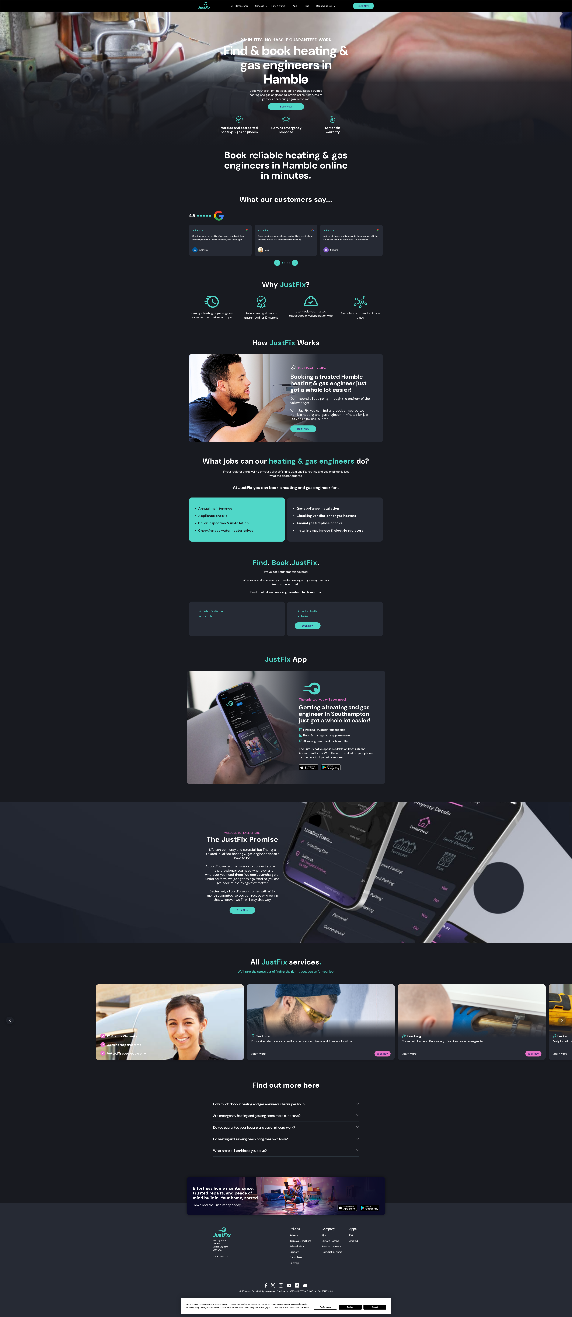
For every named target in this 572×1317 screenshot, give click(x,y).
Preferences (325, 1307)
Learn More (258, 1054)
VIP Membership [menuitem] (239, 5)
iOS (351, 1235)
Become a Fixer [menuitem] (324, 5)
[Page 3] (287, 262)
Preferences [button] (305, 1307)
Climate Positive (330, 1241)
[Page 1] (282, 262)
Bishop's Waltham (213, 611)
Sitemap (294, 1263)
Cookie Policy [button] (249, 1307)
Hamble (207, 616)
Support (294, 1252)
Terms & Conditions (300, 1241)
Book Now (363, 6)
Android (353, 1241)
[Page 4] (289, 262)
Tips (324, 1235)
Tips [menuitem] (306, 5)
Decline (350, 1307)
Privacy (294, 1235)
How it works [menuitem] (278, 5)
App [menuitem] (295, 5)
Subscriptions (297, 1246)
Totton (305, 616)
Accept (375, 1307)
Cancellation (296, 1257)
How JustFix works (332, 1252)
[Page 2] (284, 262)
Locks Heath (309, 611)
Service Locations (331, 1246)
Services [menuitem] (259, 5)
